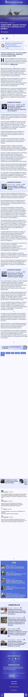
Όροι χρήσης (14, 681)
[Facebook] (9, 658)
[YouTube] (15, 658)
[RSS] (19, 658)
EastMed (17, 353)
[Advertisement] (14, 418)
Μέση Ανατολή (4, 22)
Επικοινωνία (14, 683)
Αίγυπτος (23, 353)
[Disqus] (14, 506)
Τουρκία (8, 353)
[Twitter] (12, 658)
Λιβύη (2, 355)
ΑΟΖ (13, 353)
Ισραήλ (2, 353)
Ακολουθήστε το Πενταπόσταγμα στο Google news (11, 347)
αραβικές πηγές (14, 64)
